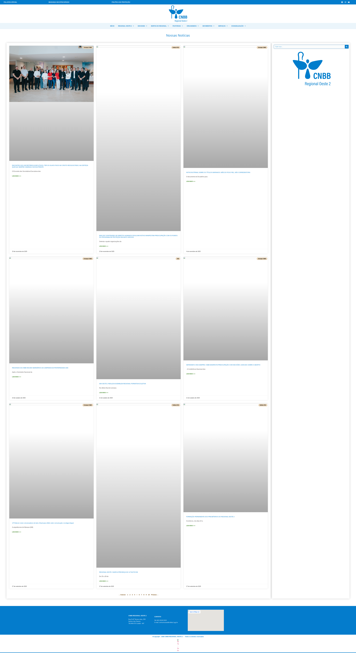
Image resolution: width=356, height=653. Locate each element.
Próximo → (154, 595)
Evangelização (237, 26)
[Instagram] (345, 2)
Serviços (221, 26)
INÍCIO (112, 26)
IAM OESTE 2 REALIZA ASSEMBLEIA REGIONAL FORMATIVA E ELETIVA (122, 383)
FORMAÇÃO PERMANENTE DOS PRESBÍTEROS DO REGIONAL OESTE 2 (210, 516)
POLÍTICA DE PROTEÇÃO (121, 2)
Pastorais (177, 26)
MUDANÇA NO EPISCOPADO (59, 2)
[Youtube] (348, 2)
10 (149, 595)
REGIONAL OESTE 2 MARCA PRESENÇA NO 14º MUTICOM (118, 572)
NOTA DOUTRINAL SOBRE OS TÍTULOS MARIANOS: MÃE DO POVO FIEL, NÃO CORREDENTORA (218, 172)
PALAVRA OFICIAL (10, 2)
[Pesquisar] (346, 46)
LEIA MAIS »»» (16, 176)
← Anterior (122, 595)
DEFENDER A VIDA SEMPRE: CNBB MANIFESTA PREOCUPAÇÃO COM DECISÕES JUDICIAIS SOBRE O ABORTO (223, 365)
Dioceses (141, 26)
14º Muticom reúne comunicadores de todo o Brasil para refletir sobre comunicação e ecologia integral (43, 523)
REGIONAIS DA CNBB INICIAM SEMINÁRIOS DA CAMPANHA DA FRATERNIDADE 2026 (40, 368)
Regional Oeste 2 (125, 26)
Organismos (192, 26)
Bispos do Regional (159, 26)
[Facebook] (342, 2)
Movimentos (207, 26)
